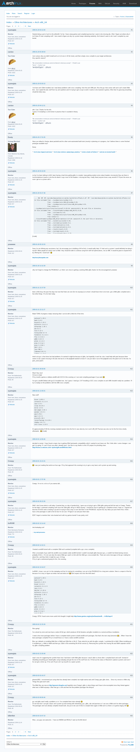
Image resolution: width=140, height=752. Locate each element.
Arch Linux (12, 3)
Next (29, 26)
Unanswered (129, 16)
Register (26, 13)
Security (116, 3)
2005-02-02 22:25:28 (38, 624)
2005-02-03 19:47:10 (38, 716)
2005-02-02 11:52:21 (38, 545)
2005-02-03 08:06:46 (38, 697)
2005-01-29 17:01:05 (38, 137)
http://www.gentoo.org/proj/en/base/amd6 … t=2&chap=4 (93, 616)
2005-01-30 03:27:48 (38, 193)
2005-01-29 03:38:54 (38, 52)
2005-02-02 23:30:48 (38, 653)
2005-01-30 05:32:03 (38, 244)
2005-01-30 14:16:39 (38, 266)
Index (8, 13)
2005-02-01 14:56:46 (38, 439)
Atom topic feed (128, 742)
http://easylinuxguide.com (40, 257)
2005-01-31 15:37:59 (38, 287)
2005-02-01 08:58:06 (38, 369)
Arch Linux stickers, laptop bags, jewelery (67, 152)
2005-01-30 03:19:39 (38, 171)
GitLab (107, 3)
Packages (82, 3)
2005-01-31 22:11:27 (38, 309)
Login (33, 13)
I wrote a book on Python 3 (90, 152)
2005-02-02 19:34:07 (38, 567)
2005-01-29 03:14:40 (38, 30)
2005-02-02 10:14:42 (38, 523)
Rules (14, 13)
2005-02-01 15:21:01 (38, 461)
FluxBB (131, 745)
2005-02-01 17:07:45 (38, 479)
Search (20, 13)
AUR (124, 3)
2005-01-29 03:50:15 (38, 83)
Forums (92, 3)
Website (12, 43)
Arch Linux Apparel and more (43, 152)
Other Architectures (23, 22)
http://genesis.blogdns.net (58, 685)
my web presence (39, 532)
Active (122, 16)
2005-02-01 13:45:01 (38, 391)
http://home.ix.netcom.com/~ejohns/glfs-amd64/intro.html (52, 447)
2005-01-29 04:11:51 (38, 105)
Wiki (100, 3)
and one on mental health (107, 152)
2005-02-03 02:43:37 (38, 675)
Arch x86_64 (41, 22)
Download (133, 3)
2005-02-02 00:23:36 (38, 501)
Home (73, 3)
